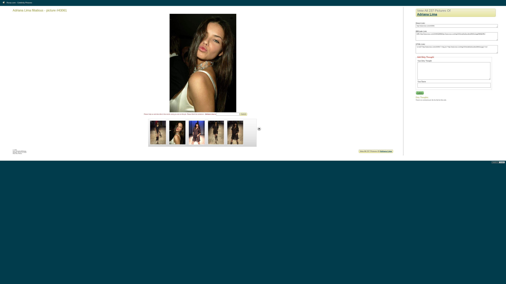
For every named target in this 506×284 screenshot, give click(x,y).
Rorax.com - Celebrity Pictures (19, 3)
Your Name (421, 82)
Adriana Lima (386, 151)
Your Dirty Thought (424, 61)
